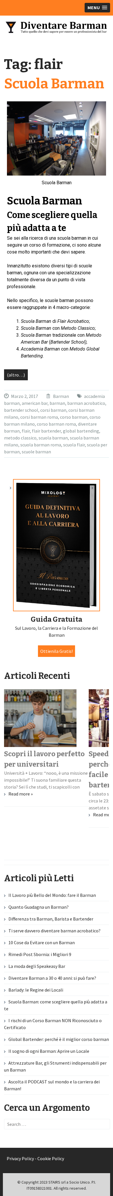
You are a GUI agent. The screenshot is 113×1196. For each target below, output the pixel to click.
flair (26, 431)
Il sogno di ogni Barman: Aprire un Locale (48, 1051)
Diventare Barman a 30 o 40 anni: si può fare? (52, 978)
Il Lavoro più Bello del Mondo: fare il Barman (52, 895)
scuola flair (74, 445)
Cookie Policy (50, 1158)
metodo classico (20, 438)
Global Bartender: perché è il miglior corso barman (58, 1039)
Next (97, 490)
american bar (35, 403)
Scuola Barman (54, 83)
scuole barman (36, 451)
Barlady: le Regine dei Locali (35, 990)
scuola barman (53, 438)
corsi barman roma (39, 417)
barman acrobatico (86, 403)
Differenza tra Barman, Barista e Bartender (50, 919)
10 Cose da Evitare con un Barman (41, 942)
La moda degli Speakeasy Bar (36, 966)
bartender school (21, 410)
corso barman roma (56, 424)
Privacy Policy (20, 1158)
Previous (15, 490)
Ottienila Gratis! (56, 651)
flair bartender (46, 431)
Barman (61, 396)
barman (57, 403)
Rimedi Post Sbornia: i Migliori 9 (39, 954)
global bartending (81, 431)
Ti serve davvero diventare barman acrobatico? (54, 931)
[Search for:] (57, 1124)
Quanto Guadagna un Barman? (38, 907)
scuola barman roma (40, 445)
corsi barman (53, 410)
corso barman (74, 417)
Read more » (20, 794)
